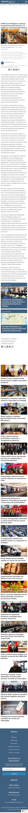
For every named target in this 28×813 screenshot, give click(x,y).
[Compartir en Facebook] (9, 70)
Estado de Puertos (14, 746)
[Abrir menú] (26, 2)
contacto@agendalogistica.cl (14, 802)
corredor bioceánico (8, 341)
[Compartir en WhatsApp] (19, 70)
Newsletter (14, 743)
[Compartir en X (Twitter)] (11, 70)
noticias (13, 338)
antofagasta (5, 338)
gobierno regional (7, 343)
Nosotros (14, 737)
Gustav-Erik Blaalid (14, 787)
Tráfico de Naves (14, 749)
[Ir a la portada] (12, 1)
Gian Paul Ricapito (14, 795)
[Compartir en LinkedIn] (14, 70)
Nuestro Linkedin (14, 752)
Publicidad (14, 740)
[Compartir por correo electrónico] (16, 70)
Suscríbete (14, 773)
